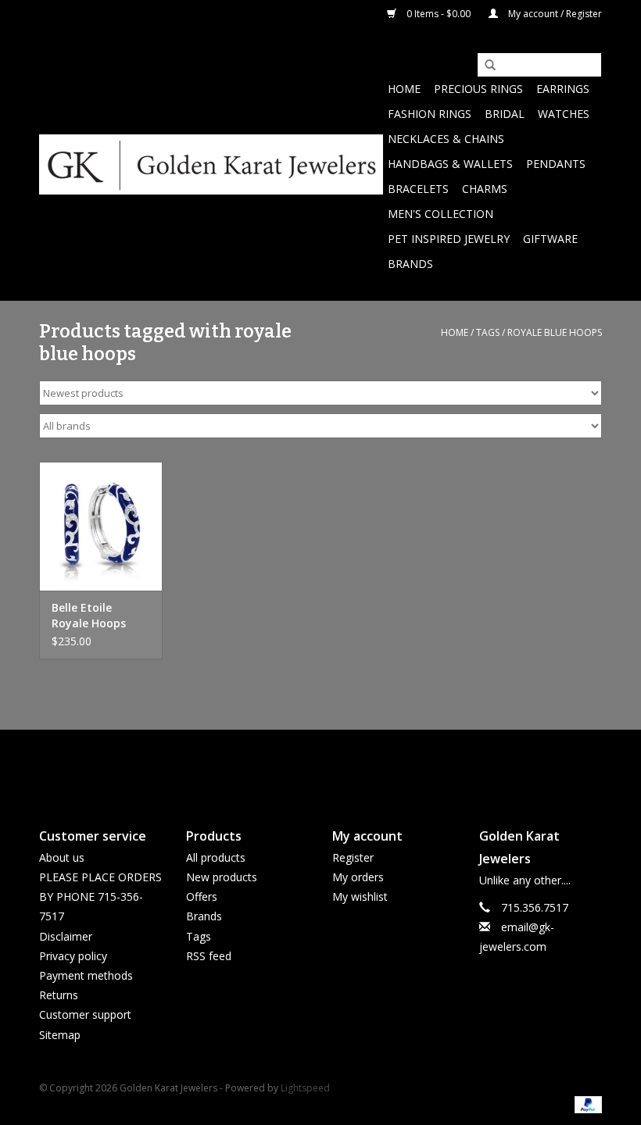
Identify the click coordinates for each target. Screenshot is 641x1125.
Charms (484, 188)
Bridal (505, 113)
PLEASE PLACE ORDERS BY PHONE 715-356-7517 (100, 896)
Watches (563, 113)
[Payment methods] (585, 1104)
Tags (488, 332)
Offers (201, 896)
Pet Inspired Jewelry (449, 238)
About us (61, 857)
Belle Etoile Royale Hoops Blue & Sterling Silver (92, 615)
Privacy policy (73, 955)
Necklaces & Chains (446, 138)
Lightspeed (305, 1088)
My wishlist (360, 896)
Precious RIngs (478, 88)
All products (215, 857)
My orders (358, 877)
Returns (58, 995)
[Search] (484, 65)
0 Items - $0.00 (438, 13)
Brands (410, 263)
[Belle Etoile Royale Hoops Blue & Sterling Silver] (101, 526)
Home (404, 88)
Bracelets (418, 188)
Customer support (85, 1014)
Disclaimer (65, 936)
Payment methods (86, 975)
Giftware (550, 238)
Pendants (555, 163)
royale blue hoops (554, 332)
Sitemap (60, 1034)
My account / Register (554, 13)
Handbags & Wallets (450, 163)
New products (221, 877)
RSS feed (208, 955)
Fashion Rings (429, 113)
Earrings (562, 88)
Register (353, 857)
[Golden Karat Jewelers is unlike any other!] (211, 164)
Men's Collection (440, 213)
